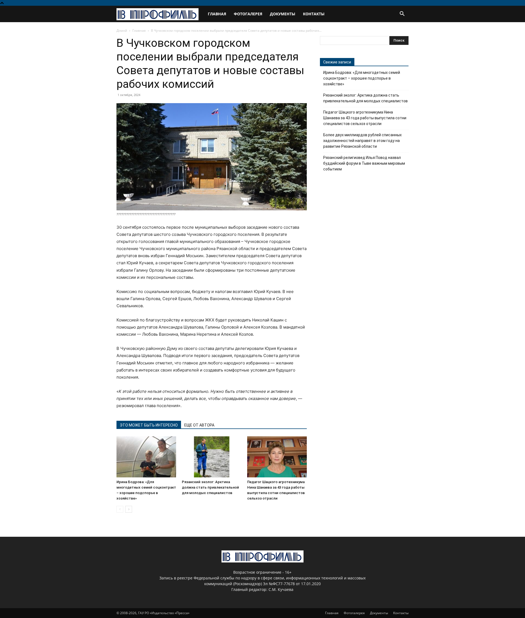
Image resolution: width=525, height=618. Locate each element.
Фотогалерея (248, 13)
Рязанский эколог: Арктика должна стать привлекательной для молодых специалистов (210, 487)
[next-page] (128, 509)
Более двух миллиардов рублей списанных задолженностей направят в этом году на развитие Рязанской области (362, 141)
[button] (402, 14)
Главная (217, 13)
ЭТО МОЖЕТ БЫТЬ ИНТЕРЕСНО (149, 425)
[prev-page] (119, 509)
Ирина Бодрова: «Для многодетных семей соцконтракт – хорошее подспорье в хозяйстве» (361, 78)
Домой (121, 30)
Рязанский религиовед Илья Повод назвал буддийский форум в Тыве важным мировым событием (364, 163)
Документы (282, 13)
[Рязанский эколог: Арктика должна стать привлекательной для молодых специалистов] (211, 456)
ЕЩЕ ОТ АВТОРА (199, 425)
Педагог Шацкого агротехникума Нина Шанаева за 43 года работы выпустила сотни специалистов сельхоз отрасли (364, 118)
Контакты (314, 13)
